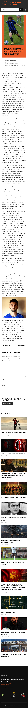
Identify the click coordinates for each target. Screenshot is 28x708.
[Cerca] (21, 9)
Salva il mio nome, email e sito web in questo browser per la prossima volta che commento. (14, 399)
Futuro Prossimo (15, 63)
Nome (4, 379)
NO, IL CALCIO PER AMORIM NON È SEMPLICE (13, 454)
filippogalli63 (5, 685)
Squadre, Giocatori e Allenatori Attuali (15, 65)
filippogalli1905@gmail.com (8, 683)
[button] (25, 10)
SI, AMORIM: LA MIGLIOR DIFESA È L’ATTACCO (13, 497)
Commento (6, 360)
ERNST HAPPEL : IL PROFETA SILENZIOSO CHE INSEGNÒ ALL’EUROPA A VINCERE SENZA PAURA (13, 519)
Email (4, 385)
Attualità (8, 63)
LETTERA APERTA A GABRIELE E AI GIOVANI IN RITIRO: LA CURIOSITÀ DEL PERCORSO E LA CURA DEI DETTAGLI (13, 475)
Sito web (4, 391)
